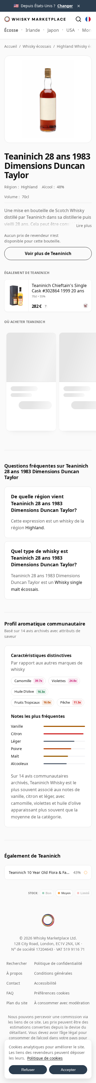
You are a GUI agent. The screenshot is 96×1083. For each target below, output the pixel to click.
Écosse (11, 30)
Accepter (68, 1070)
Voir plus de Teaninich (48, 253)
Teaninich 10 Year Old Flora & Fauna (40, 872)
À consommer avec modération (62, 1002)
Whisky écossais (37, 46)
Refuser (28, 1070)
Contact (13, 983)
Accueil (10, 46)
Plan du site (16, 1002)
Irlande (33, 30)
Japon (53, 30)
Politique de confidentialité (58, 963)
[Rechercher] (78, 19)
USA (70, 30)
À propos (14, 973)
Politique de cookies (45, 1058)
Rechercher (16, 963)
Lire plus (84, 225)
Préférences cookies (52, 993)
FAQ (10, 993)
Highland (34, 528)
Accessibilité (45, 983)
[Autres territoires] (88, 19)
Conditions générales (53, 973)
